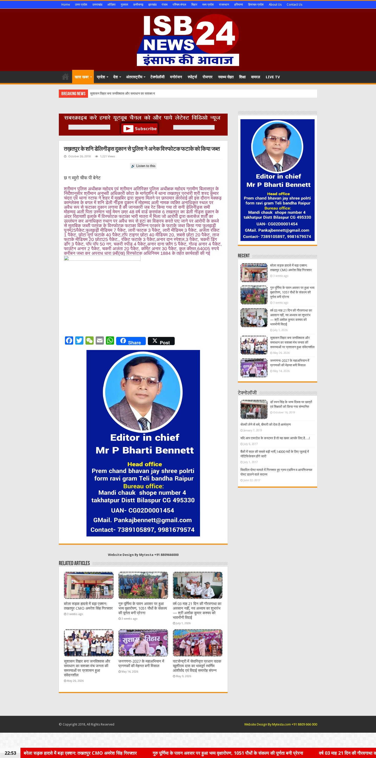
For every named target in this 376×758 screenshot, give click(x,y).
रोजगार (208, 77)
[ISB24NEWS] (188, 39)
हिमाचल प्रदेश (256, 4)
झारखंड (152, 4)
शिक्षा (242, 77)
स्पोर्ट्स (192, 77)
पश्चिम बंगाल (179, 4)
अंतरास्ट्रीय (134, 77)
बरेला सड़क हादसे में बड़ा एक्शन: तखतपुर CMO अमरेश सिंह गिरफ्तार (88, 606)
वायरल (255, 77)
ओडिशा (111, 4)
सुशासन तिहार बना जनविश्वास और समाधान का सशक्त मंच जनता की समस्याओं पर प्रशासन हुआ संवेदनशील (87, 668)
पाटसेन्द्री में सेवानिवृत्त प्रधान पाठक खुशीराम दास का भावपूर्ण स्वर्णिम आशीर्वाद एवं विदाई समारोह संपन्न (197, 666)
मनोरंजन (176, 77)
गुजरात (124, 4)
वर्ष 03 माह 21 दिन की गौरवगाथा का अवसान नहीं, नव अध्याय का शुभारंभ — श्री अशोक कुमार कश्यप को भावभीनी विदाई (197, 610)
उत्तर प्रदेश (81, 4)
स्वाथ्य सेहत (226, 77)
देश (115, 77)
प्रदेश (101, 77)
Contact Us (294, 4)
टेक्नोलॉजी (157, 77)
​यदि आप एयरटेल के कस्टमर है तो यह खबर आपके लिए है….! (275, 438)
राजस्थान (224, 4)
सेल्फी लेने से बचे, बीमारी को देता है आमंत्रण (265, 424)
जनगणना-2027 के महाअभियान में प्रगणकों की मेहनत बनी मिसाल (141, 663)
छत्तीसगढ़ (138, 4)
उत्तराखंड (97, 4)
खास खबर (82, 77)
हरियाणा (238, 4)
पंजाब (165, 4)
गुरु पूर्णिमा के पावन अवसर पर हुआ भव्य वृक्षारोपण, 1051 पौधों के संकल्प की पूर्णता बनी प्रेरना (142, 608)
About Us (275, 4)
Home (65, 4)
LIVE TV (273, 77)
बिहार (194, 4)
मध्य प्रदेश (208, 4)
